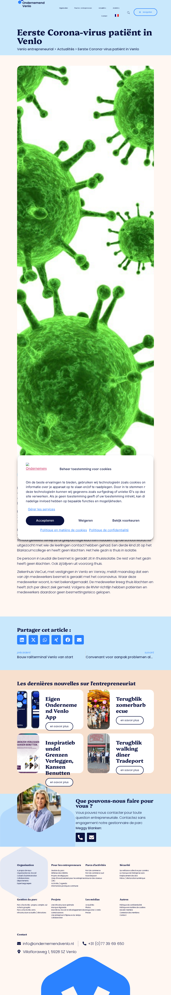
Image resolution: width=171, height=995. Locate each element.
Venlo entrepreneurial (35, 49)
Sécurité (125, 865)
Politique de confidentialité (109, 530)
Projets (55, 899)
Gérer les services (41, 509)
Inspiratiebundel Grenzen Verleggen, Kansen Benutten (60, 757)
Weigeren (85, 520)
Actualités (102, 8)
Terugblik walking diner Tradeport (129, 751)
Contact (104, 16)
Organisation (63, 8)
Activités (116, 8)
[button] (21, 639)
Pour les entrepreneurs (83, 8)
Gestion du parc (27, 899)
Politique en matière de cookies (63, 530)
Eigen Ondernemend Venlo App (61, 707)
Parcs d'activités (96, 865)
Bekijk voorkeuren (126, 520)
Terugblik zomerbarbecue (131, 704)
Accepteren (45, 520)
